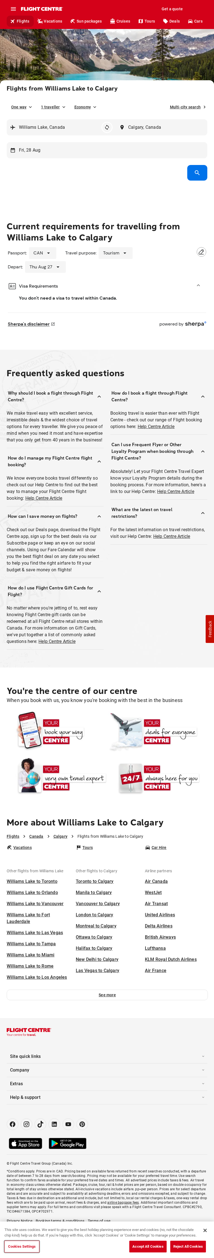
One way (18, 107)
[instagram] (26, 1124)
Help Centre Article (43, 498)
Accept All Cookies (147, 1246)
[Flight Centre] (41, 9)
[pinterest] (82, 1124)
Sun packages (89, 21)
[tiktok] (40, 1124)
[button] (107, 995)
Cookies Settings (22, 1246)
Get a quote (172, 9)
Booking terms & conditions (60, 1221)
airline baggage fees (123, 1202)
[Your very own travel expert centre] (56, 778)
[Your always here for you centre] (157, 778)
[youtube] (68, 1124)
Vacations (53, 21)
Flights (23, 21)
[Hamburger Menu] (13, 9)
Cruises (123, 21)
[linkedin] (54, 1124)
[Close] (205, 1230)
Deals (174, 21)
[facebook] (12, 1124)
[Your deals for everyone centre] (157, 732)
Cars (198, 21)
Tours (150, 21)
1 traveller (50, 107)
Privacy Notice (19, 1221)
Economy (82, 107)
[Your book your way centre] (56, 732)
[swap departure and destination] (107, 127)
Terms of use (99, 1221)
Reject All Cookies (188, 1246)
